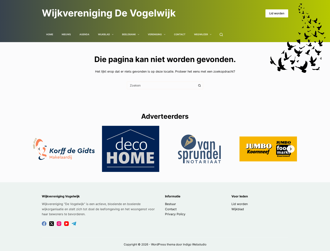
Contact (179, 34)
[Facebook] (44, 223)
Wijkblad (104, 34)
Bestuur (170, 204)
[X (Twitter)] (51, 223)
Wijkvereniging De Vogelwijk (109, 13)
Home (49, 34)
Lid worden (276, 13)
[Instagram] (59, 223)
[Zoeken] (221, 34)
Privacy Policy (175, 214)
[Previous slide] (39, 149)
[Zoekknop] (199, 85)
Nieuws (66, 34)
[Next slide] (291, 149)
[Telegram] (74, 223)
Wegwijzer (201, 34)
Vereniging (155, 34)
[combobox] (161, 85)
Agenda (84, 34)
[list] (165, 149)
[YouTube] (66, 223)
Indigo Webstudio (194, 244)
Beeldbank (129, 34)
